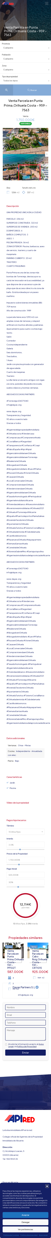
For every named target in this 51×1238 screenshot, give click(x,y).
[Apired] (8, 3)
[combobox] (25, 48)
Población (6, 54)
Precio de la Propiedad (17, 853)
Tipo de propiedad (10, 76)
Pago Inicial (12, 869)
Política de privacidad (29, 1235)
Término (10, 825)
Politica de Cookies (11, 1235)
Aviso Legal (43, 1235)
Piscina (13, 788)
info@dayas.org (25, 995)
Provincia (6, 43)
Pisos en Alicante (10, 1182)
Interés (10, 838)
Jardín (12, 782)
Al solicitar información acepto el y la (26, 1045)
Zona (4, 65)
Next (46, 154)
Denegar (26, 1222)
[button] (47, 1186)
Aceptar (25, 1215)
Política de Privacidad (26, 1046)
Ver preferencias (25, 1229)
